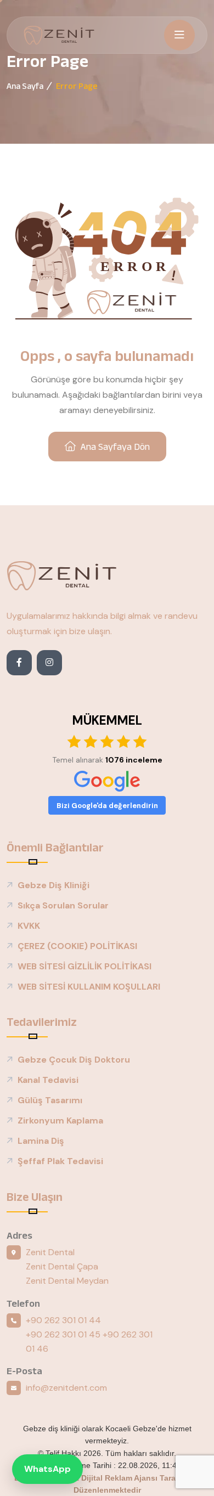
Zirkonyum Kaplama (60, 1120)
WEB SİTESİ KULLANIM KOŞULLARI (89, 986)
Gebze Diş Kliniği (53, 885)
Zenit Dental (50, 1252)
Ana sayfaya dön (115, 446)
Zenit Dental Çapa (62, 1266)
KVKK (29, 926)
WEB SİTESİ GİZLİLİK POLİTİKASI (84, 966)
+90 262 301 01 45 (63, 1334)
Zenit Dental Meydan (67, 1280)
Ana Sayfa (25, 86)
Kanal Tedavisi (48, 1080)
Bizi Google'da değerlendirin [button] (107, 805)
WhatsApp (47, 1469)
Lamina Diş (41, 1141)
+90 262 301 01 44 (63, 1320)
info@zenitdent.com (66, 1387)
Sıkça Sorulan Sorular (63, 905)
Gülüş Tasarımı (50, 1100)
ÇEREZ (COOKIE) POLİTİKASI (77, 946)
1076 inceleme (133, 760)
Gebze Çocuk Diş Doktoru (74, 1059)
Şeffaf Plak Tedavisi (60, 1161)
